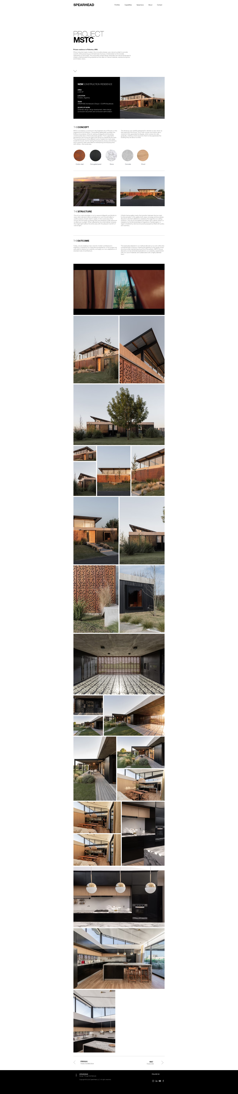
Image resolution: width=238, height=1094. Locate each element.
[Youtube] (160, 1081)
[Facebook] (163, 1081)
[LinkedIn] (156, 1081)
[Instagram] (153, 1081)
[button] (117, 5)
